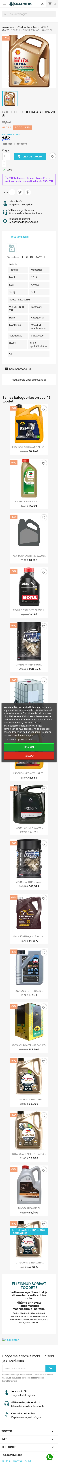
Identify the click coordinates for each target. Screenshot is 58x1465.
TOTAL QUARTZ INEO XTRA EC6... (29, 1153)
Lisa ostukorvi (30, 156)
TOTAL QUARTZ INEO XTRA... (29, 1099)
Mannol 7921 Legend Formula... (29, 936)
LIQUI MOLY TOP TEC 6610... (29, 990)
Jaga (12, 192)
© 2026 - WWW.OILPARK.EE (17, 1461)
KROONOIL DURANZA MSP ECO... (29, 447)
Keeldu (29, 755)
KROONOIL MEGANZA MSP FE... (29, 773)
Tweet (20, 192)
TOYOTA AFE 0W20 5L (29, 1208)
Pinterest (28, 192)
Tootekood (13, 257)
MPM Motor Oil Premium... (29, 664)
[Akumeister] (29, 1340)
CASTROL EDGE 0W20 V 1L (29, 501)
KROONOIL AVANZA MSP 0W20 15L (29, 1045)
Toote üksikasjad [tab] (19, 236)
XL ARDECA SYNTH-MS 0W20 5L (29, 555)
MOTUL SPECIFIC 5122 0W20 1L (29, 610)
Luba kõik (29, 747)
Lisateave (9, 739)
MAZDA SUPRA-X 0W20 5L (29, 827)
